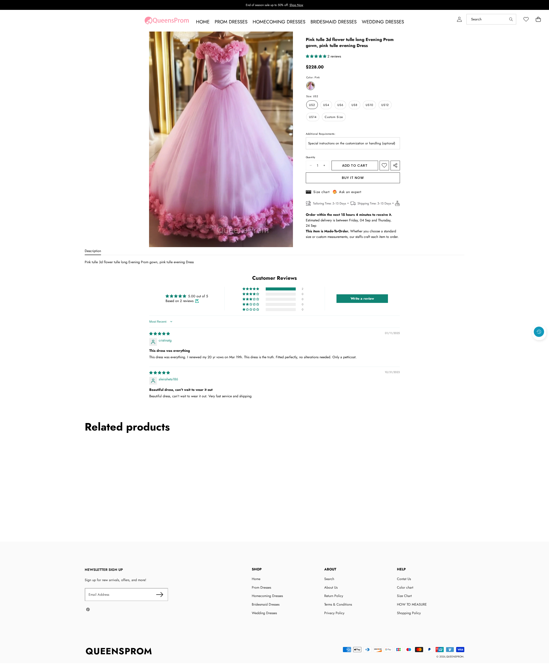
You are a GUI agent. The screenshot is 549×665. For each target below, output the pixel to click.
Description (93, 250)
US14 (313, 117)
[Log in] (459, 19)
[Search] (511, 19)
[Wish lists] (526, 19)
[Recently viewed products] (539, 332)
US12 (385, 105)
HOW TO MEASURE (412, 604)
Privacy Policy (334, 613)
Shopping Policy (409, 613)
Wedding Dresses (264, 613)
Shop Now (296, 5)
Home (256, 578)
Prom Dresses (261, 587)
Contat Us (404, 578)
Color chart (405, 587)
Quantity (310, 157)
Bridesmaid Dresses (265, 604)
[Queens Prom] (166, 21)
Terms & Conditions (338, 604)
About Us (331, 587)
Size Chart (404, 595)
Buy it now (353, 177)
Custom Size (334, 117)
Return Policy (333, 595)
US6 (340, 105)
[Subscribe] (159, 594)
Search (329, 578)
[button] (538, 19)
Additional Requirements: (321, 134)
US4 (326, 105)
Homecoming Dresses (267, 595)
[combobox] (491, 19)
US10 (369, 105)
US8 (354, 105)
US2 (312, 105)
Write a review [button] (362, 298)
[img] (159, 333)
